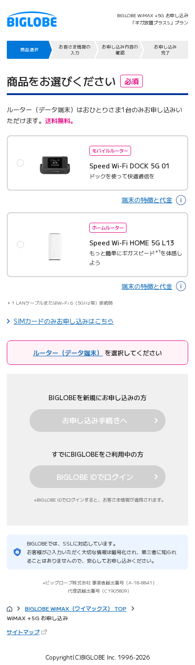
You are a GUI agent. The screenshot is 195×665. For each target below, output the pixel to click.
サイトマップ (28, 632)
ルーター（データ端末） (68, 352)
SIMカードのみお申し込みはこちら (64, 320)
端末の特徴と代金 (147, 199)
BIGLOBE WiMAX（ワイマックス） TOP (76, 608)
